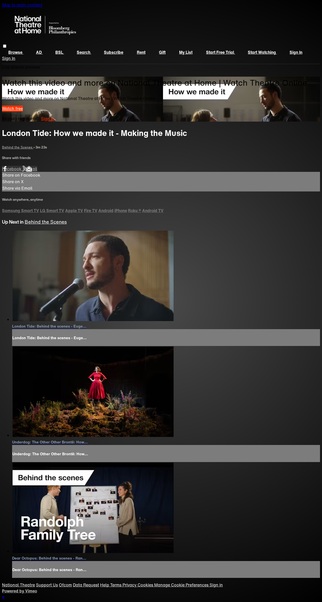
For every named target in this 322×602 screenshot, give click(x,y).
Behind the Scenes (17, 147)
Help (105, 585)
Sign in (296, 52)
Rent (141, 52)
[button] (4, 46)
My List (185, 52)
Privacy (130, 585)
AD (39, 52)
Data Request (86, 585)
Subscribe (113, 52)
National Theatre (18, 585)
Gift (162, 52)
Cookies (146, 585)
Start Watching (262, 52)
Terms (116, 585)
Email (31, 169)
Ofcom (65, 585)
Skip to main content (22, 5)
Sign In (8, 58)
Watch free (12, 109)
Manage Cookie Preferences (182, 585)
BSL (59, 52)
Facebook (12, 169)
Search (84, 52)
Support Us (47, 585)
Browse (15, 52)
